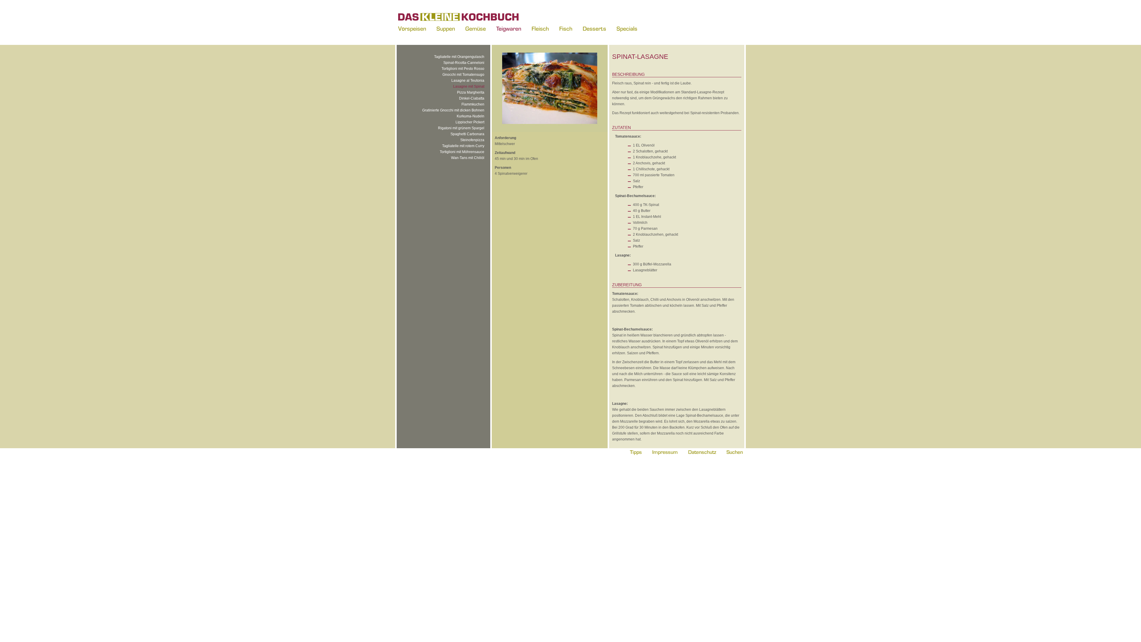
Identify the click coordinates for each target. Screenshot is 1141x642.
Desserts (594, 29)
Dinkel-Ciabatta (471, 98)
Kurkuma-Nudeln (470, 116)
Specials (627, 29)
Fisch (565, 29)
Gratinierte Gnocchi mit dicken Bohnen (453, 110)
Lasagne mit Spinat (468, 86)
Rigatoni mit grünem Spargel (461, 128)
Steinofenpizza (472, 140)
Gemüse (475, 29)
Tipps (636, 452)
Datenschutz (702, 452)
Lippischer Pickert (470, 122)
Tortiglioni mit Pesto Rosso (463, 69)
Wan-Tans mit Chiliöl (467, 158)
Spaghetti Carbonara (467, 134)
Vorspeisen (412, 29)
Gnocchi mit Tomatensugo (463, 75)
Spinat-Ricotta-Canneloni (463, 63)
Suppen (445, 29)
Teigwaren (508, 29)
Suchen (734, 452)
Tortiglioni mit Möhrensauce (462, 152)
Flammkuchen (472, 104)
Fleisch (540, 29)
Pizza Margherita (470, 92)
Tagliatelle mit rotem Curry (463, 146)
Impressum (665, 452)
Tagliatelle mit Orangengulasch (459, 57)
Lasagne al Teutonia (467, 80)
